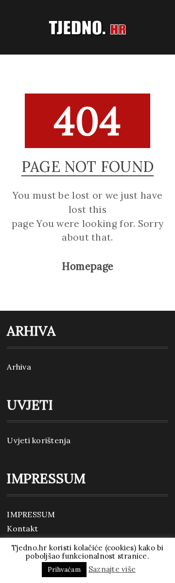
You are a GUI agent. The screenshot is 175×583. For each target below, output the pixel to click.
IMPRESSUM (31, 514)
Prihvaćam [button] (64, 569)
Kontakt (22, 528)
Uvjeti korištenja (38, 440)
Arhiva (19, 367)
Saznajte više (112, 569)
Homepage (88, 267)
